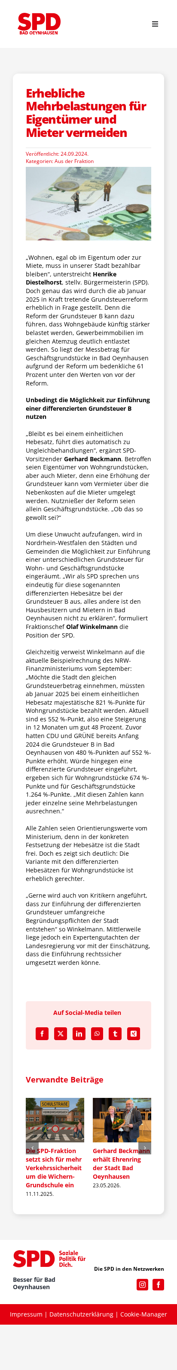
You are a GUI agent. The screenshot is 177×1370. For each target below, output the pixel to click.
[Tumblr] (115, 1033)
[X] (60, 1033)
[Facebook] (42, 1033)
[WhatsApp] (97, 1033)
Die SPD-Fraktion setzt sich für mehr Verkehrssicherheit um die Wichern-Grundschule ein (41, 1168)
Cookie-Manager (143, 1316)
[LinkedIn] (79, 1033)
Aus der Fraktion (74, 161)
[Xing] (133, 1033)
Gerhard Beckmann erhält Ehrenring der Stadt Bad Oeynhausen (108, 1163)
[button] (32, 1148)
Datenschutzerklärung (81, 1316)
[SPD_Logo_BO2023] (39, 16)
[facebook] (158, 1286)
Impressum (26, 1316)
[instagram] (142, 1286)
